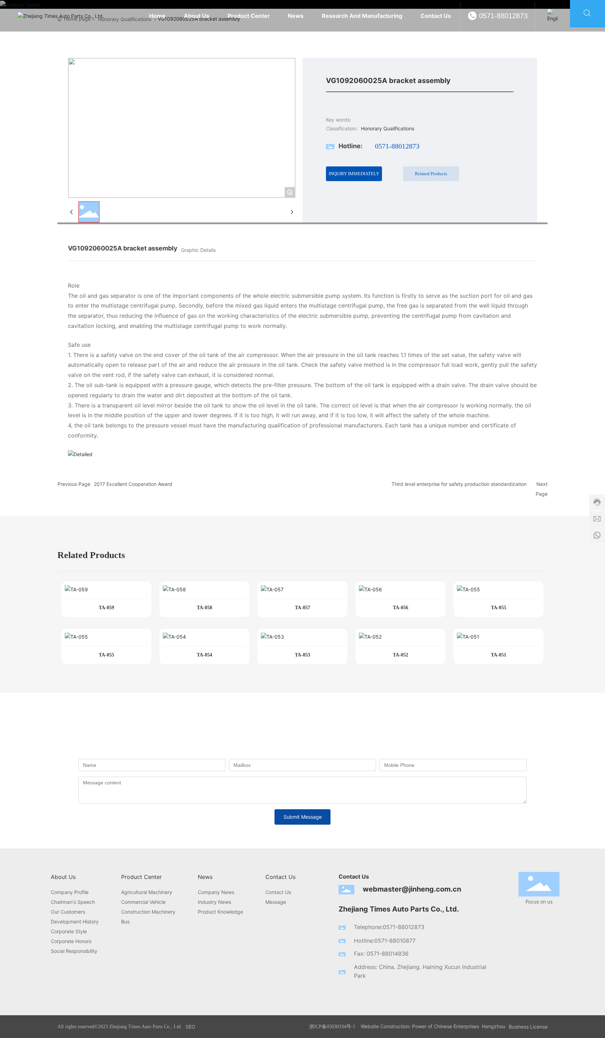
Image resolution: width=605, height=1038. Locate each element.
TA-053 (302, 655)
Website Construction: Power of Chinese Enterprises (420, 1026)
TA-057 (302, 607)
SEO (190, 1027)
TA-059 (106, 607)
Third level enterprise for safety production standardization (459, 484)
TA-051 (498, 655)
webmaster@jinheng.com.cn (412, 889)
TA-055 (498, 607)
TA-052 (400, 655)
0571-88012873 (503, 16)
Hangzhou (493, 1026)
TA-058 (204, 607)
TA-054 (204, 655)
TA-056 (400, 607)
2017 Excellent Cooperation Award (133, 484)
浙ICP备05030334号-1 (332, 1026)
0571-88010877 (395, 940)
